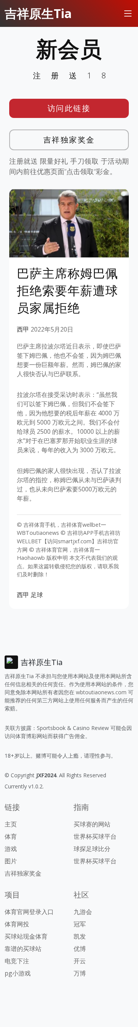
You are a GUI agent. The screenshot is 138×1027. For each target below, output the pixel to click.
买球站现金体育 (26, 936)
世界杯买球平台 (95, 836)
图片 (11, 861)
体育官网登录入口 (29, 912)
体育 (11, 836)
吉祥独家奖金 (69, 139)
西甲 (23, 329)
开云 (80, 961)
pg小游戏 (18, 973)
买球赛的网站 (92, 824)
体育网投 (17, 924)
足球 (37, 595)
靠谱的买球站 (23, 948)
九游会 (83, 912)
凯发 (80, 936)
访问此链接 (69, 108)
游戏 (11, 848)
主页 (11, 824)
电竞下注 (17, 961)
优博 (80, 948)
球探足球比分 (92, 848)
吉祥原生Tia (38, 13)
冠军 (80, 924)
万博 (80, 973)
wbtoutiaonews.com (101, 692)
